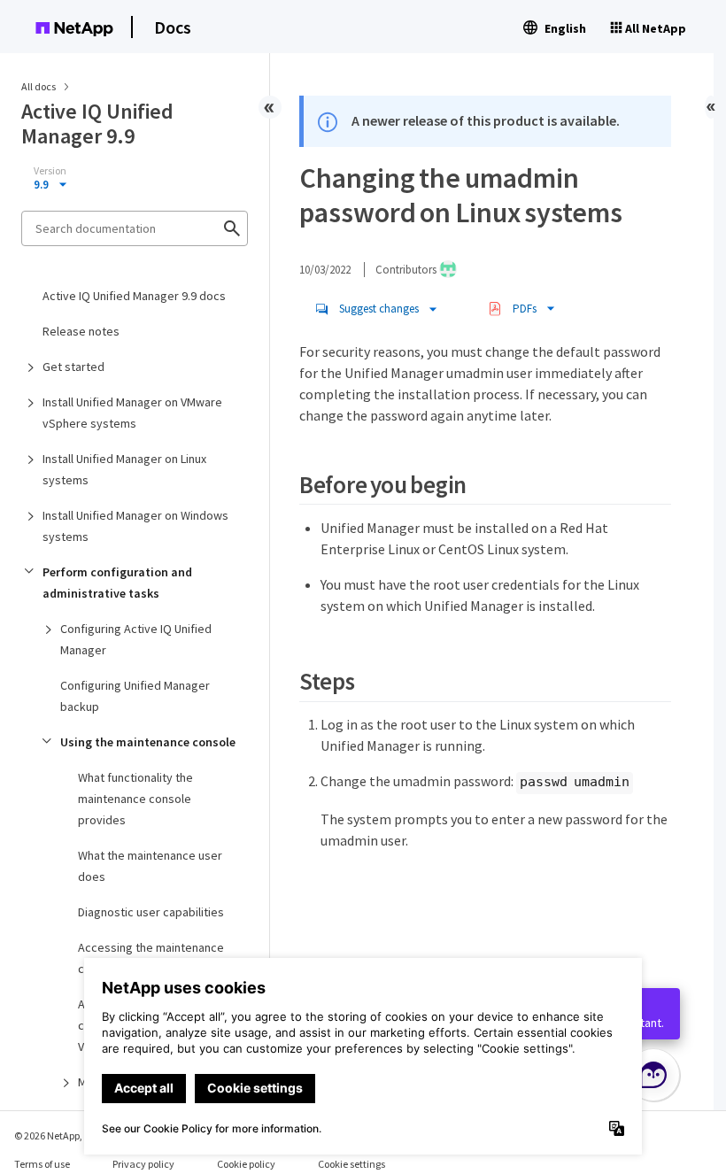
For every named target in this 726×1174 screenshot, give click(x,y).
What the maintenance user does (150, 865)
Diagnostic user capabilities (151, 912)
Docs (172, 27)
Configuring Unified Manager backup (135, 695)
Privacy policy (143, 1163)
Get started (73, 367)
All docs (38, 86)
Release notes (81, 331)
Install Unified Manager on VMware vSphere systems (132, 412)
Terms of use (42, 1163)
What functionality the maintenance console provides (135, 798)
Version (50, 171)
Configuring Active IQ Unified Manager (136, 639)
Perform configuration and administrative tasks (117, 582)
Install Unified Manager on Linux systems (124, 469)
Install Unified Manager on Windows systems (135, 526)
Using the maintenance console (148, 742)
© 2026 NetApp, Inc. (57, 1135)
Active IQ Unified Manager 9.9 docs (134, 296)
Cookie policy (246, 1163)
